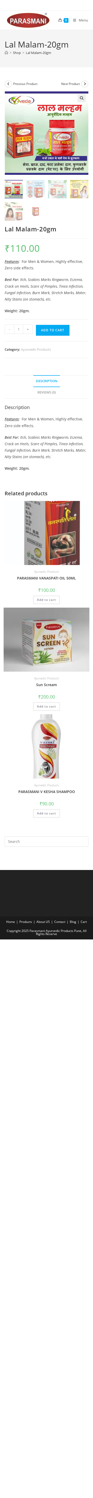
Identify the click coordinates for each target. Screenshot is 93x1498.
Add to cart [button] (46, 600)
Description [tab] (46, 381)
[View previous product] (8, 84)
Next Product (70, 84)
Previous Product (25, 84)
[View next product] (84, 84)
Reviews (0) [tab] (46, 392)
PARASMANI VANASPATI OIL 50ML (46, 578)
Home (10, 922)
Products (25, 922)
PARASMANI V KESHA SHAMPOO (46, 791)
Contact (59, 922)
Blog (73, 922)
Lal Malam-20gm (38, 52)
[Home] (6, 52)
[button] (82, 98)
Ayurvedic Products (36, 349)
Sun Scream (46, 684)
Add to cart (52, 330)
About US (43, 922)
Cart (84, 922)
